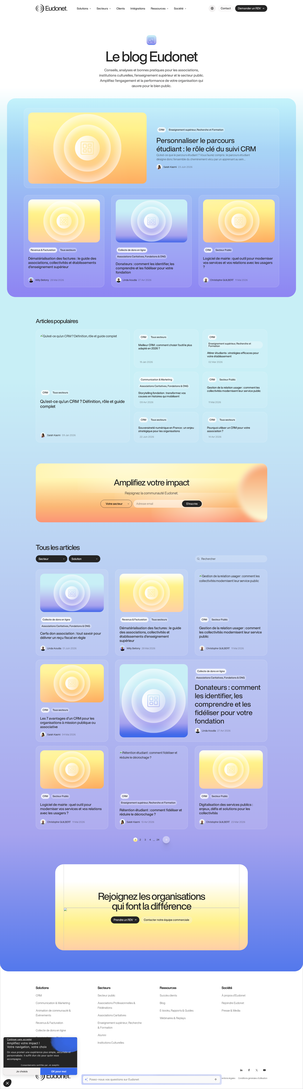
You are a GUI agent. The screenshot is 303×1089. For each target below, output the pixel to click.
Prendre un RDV (123, 919)
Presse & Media (231, 1010)
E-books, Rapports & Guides (176, 1010)
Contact (226, 8)
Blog (162, 1003)
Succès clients (168, 995)
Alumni (102, 1035)
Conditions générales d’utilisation (252, 1078)
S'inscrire (192, 503)
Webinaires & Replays (173, 1018)
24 (158, 839)
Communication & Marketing (53, 1003)
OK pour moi (58, 1071)
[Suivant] (166, 839)
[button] (7, 1083)
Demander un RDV (249, 8)
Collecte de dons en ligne (51, 1030)
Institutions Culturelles (111, 1043)
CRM (39, 995)
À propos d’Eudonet (233, 995)
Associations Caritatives (112, 1015)
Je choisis (22, 1071)
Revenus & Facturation (49, 1023)
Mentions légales (227, 1078)
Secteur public (106, 995)
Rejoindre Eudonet (233, 1003)
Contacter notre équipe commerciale (166, 919)
